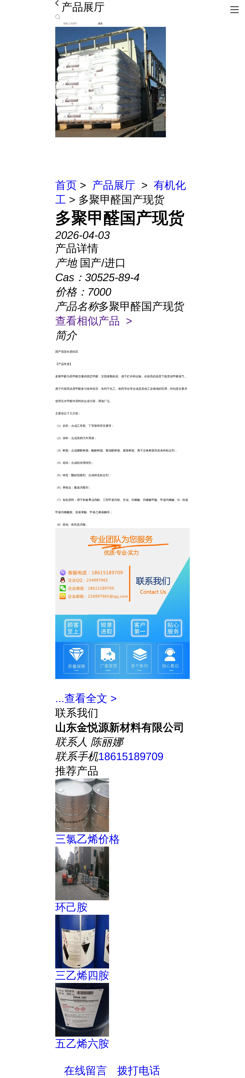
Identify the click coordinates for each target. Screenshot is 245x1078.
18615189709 (130, 756)
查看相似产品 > (93, 321)
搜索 (100, 23)
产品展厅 (113, 185)
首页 (66, 185)
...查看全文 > (86, 698)
